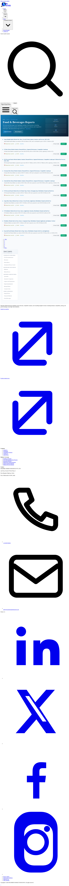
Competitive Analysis (7, 452)
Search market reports (5, 33)
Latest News (6, 454)
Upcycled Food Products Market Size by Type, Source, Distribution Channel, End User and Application (26, 231)
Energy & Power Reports (8, 463)
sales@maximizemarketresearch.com (11, 609)
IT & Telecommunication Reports (10, 459)
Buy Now (64, 143)
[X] (35, 743)
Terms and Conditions (8, 877)
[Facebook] (35, 809)
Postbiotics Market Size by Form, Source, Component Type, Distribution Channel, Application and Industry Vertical (29, 221)
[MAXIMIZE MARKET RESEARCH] (6, 4)
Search (15, 103)
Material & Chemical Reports (9, 462)
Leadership (5, 451)
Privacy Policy (6, 876)
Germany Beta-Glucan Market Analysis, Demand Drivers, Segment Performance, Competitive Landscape (27, 170)
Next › (5, 247)
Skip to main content (5, 1)
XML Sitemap (6, 880)
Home (4, 8)
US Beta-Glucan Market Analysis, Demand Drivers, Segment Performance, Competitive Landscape (26, 149)
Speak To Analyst (7, 131)
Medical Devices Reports (8, 464)
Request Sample (56, 143)
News (4, 19)
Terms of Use (6, 879)
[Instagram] (35, 874)
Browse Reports (18, 131)
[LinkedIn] (35, 678)
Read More (28, 128)
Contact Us (5, 31)
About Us (5, 450)
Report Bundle (6, 30)
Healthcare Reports (7, 458)
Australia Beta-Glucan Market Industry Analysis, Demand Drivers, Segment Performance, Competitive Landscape (29, 180)
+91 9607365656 (7, 543)
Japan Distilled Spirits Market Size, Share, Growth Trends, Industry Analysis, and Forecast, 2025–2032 (27, 139)
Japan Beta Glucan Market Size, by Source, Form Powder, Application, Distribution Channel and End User (27, 200)
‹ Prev (5, 239)
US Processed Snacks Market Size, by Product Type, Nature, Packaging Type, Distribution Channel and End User (29, 190)
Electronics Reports (7, 461)
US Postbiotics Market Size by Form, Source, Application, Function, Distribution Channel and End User (26, 210)
